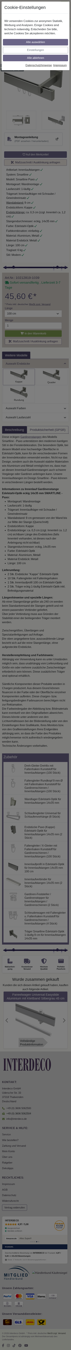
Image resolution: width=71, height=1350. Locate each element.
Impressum (60, 65)
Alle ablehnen (35, 57)
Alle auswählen (35, 42)
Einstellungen (35, 50)
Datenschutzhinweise (39, 65)
